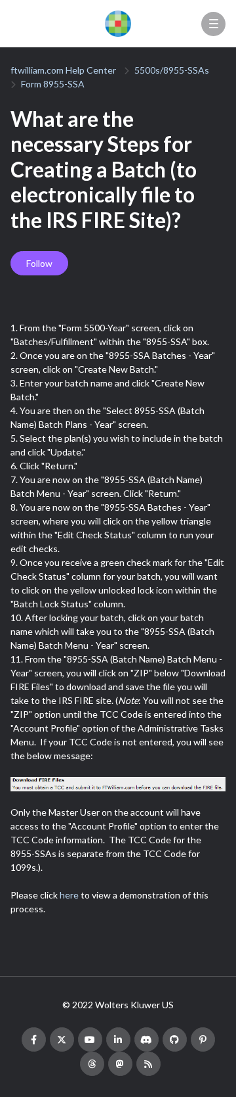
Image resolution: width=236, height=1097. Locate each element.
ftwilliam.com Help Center (63, 70)
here (69, 894)
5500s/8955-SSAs (171, 70)
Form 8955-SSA (53, 83)
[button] (213, 24)
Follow (39, 263)
